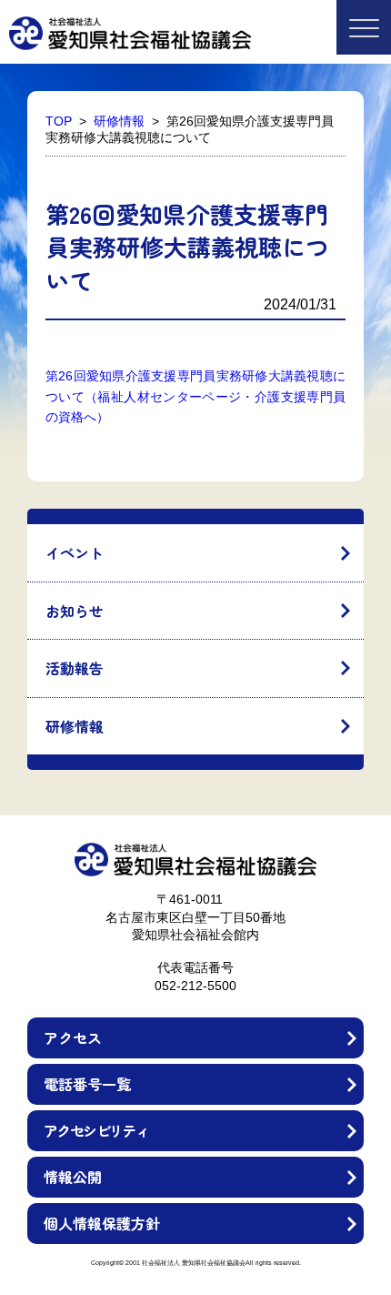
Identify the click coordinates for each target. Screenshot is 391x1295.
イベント (74, 552)
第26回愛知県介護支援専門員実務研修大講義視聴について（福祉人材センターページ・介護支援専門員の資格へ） (195, 396)
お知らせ (74, 611)
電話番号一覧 (87, 1084)
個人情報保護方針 (102, 1223)
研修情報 (74, 726)
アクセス (73, 1037)
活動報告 (74, 668)
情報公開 (73, 1177)
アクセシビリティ (96, 1130)
